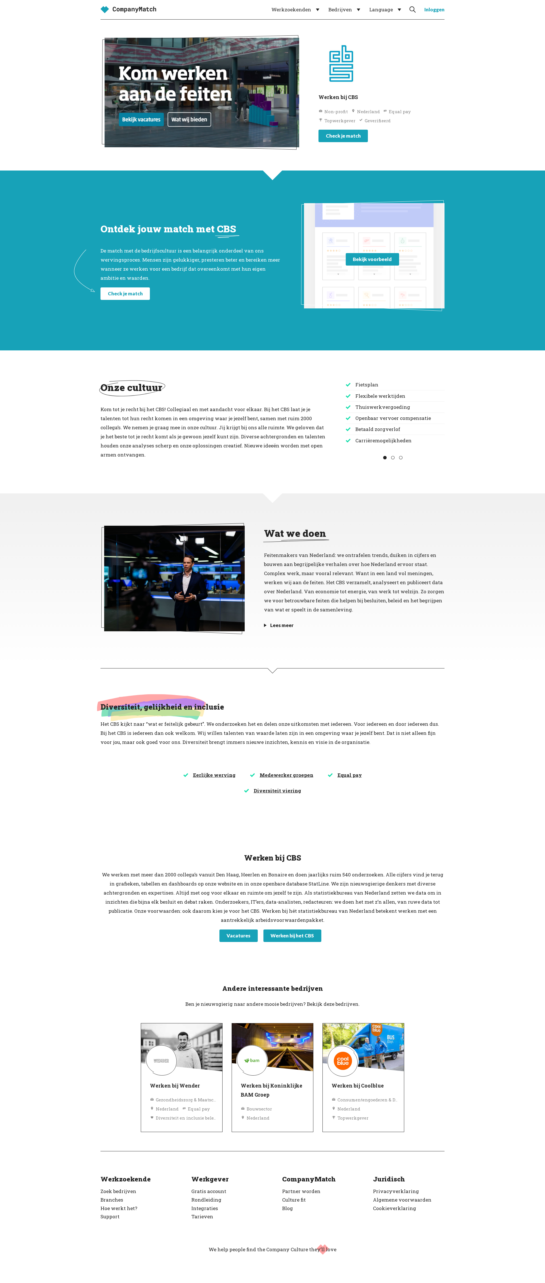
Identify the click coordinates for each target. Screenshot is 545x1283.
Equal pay (350, 775)
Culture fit (294, 1199)
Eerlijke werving (214, 775)
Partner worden (301, 1191)
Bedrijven (340, 9)
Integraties (204, 1208)
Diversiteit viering (277, 790)
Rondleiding (206, 1199)
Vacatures (238, 936)
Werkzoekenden (291, 9)
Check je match (343, 136)
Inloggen (434, 9)
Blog (287, 1208)
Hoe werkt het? (118, 1208)
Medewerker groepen (286, 775)
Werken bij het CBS (292, 936)
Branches (111, 1199)
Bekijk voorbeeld (372, 259)
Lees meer (282, 625)
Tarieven (202, 1216)
